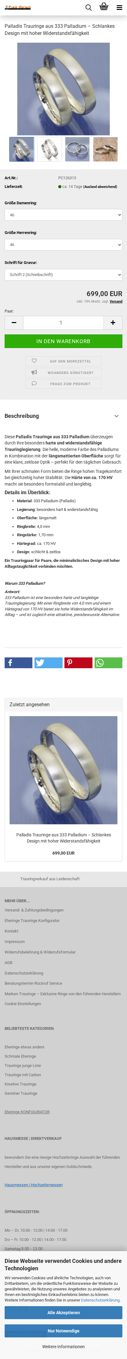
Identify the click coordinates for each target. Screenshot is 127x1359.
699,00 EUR (63, 853)
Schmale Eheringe (20, 1056)
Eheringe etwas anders (24, 1047)
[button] (14, 323)
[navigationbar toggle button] (119, 7)
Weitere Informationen (63, 1346)
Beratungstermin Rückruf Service (33, 983)
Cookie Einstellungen (23, 1003)
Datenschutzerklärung (100, 1300)
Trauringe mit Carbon (23, 1074)
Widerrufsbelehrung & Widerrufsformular (40, 952)
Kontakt (11, 931)
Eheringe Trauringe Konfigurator (32, 920)
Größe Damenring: (21, 203)
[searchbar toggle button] (88, 7)
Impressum (15, 941)
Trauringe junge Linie (23, 1065)
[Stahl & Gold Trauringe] (63, 88)
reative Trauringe (21, 1084)
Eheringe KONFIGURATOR (27, 1112)
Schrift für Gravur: (21, 262)
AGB (8, 962)
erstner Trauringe (22, 1093)
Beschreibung (22, 416)
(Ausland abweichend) (100, 187)
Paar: (9, 311)
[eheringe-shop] (15, 7)
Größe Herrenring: (21, 232)
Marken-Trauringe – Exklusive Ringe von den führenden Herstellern (63, 994)
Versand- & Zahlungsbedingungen (34, 910)
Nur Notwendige (64, 1330)
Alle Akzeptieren (63, 1312)
